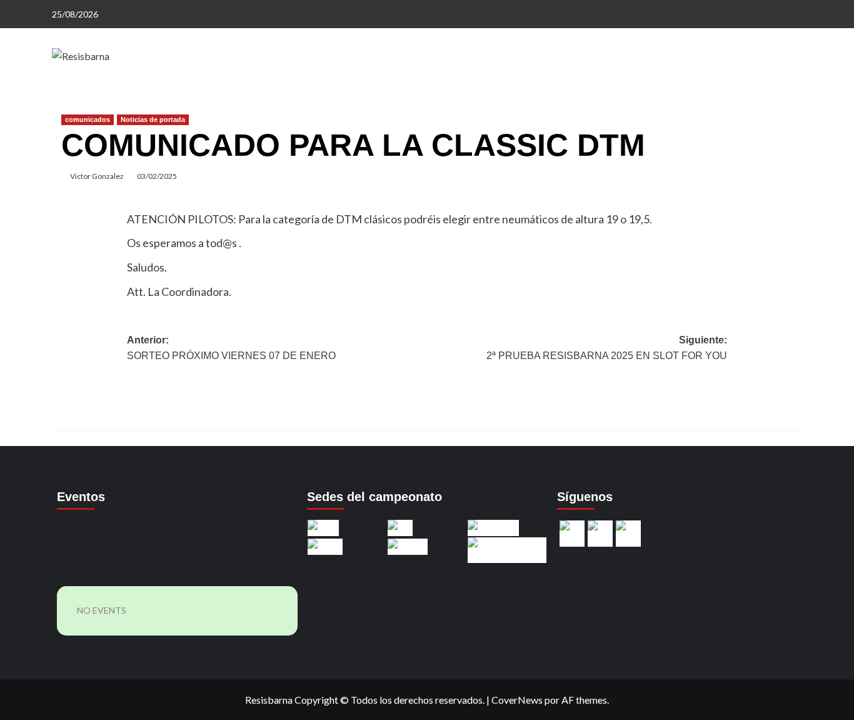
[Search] (794, 98)
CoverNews (517, 700)
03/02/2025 (157, 176)
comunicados (87, 119)
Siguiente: (606, 348)
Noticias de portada (153, 119)
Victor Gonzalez (97, 176)
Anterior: (231, 348)
